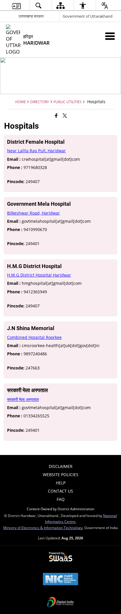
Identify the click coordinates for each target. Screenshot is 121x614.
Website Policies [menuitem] (60, 474)
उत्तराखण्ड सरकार (31, 16)
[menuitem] (16, 5)
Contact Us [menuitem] (60, 491)
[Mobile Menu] (110, 36)
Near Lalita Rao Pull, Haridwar (36, 150)
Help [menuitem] (60, 483)
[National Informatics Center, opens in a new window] (60, 579)
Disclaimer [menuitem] (61, 466)
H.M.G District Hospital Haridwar (39, 275)
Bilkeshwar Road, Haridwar (33, 213)
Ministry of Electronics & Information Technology (43, 527)
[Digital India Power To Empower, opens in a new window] (60, 602)
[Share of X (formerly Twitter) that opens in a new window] (64, 115)
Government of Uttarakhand (87, 16)
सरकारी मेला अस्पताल (23, 399)
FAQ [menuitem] (61, 499)
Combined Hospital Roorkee (34, 337)
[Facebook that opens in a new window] (56, 115)
